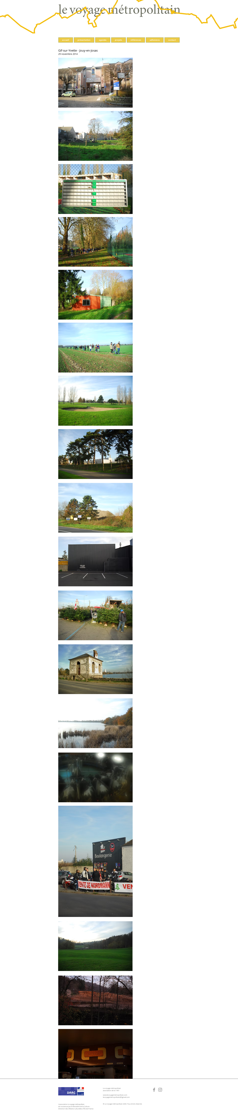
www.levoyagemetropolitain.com (115, 1095)
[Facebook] (154, 1089)
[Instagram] (160, 1089)
